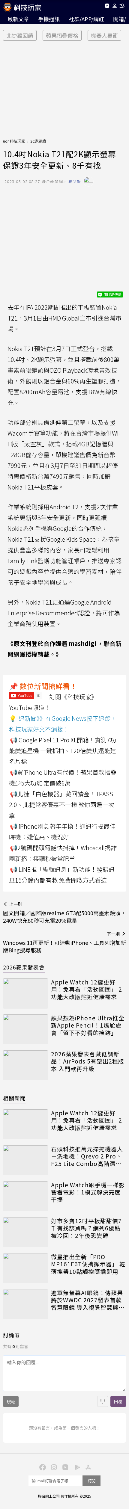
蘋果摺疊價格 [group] (62, 35)
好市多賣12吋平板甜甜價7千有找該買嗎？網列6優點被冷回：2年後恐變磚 (86, 1228)
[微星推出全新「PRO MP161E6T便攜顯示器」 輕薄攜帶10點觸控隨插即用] (25, 1268)
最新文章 (18, 19)
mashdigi (82, 643)
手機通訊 (49, 19)
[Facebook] (42, 1467)
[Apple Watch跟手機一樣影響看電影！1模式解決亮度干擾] (25, 1196)
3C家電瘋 (38, 141)
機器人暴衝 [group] (104, 35)
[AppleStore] (87, 1467)
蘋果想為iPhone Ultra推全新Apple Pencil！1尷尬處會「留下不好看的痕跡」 (87, 1025)
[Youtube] (107, 6)
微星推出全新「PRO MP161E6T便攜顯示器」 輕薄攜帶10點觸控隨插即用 (88, 1264)
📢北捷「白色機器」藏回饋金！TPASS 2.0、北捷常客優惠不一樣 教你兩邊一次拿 (61, 804)
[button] (114, 6)
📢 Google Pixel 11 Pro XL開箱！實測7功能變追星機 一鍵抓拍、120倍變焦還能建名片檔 (62, 750)
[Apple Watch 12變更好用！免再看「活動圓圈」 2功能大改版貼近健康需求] (25, 993)
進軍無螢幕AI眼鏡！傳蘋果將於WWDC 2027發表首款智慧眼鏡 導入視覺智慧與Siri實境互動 (87, 1300)
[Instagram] (53, 1467)
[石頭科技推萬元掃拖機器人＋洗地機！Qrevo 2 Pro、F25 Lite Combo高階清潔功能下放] (25, 1160)
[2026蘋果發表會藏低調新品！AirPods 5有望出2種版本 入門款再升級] (25, 1065)
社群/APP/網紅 (86, 19)
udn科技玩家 (14, 141)
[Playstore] (76, 1467)
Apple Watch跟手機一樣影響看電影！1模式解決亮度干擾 (88, 1192)
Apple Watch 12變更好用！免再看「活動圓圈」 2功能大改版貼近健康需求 (86, 989)
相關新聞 (14, 1098)
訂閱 (91, 1481)
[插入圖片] (102, 1401)
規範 (11, 1401)
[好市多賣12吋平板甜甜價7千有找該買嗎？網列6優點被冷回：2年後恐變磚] (25, 1232)
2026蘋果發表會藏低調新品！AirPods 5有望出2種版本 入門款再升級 (87, 1061)
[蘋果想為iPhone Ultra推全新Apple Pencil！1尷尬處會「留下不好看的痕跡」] (25, 1029)
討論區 (11, 1335)
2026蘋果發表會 (24, 967)
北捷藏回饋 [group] (19, 35)
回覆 (118, 1401)
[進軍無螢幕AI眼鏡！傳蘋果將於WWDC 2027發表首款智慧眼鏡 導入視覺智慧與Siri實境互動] (25, 1304)
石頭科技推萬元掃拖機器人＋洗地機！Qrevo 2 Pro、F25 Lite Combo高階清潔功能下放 (87, 1156)
